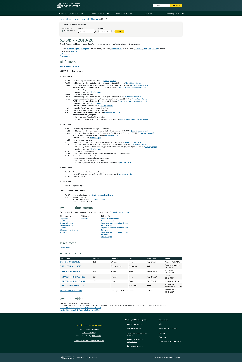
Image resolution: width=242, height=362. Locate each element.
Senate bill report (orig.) (110, 218)
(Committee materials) (133, 83)
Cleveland (138, 49)
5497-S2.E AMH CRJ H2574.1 (71, 291)
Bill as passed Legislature (69, 230)
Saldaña (114, 49)
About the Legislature (171, 14)
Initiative (71, 31)
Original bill (64, 218)
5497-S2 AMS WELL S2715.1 (70, 262)
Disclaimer (80, 357)
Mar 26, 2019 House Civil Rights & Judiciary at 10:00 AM (80, 310)
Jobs (160, 324)
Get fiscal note (65, 248)
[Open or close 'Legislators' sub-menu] (155, 14)
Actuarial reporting (134, 328)
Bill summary (95, 19)
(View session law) (98, 199)
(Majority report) (140, 87)
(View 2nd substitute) (126, 101)
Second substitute (66, 223)
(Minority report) (96, 92)
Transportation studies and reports (137, 334)
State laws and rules (97, 14)
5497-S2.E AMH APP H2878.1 (71, 266)
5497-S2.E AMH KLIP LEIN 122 (73, 271)
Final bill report (106, 237)
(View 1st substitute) (126, 87)
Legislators (148, 14)
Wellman (70, 49)
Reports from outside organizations (135, 340)
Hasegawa (85, 49)
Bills (88, 19)
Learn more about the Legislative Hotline (89, 341)
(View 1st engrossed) (127, 119)
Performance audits (134, 324)
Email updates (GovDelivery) (170, 341)
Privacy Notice (91, 357)
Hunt (145, 49)
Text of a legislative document (121, 212)
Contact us (163, 337)
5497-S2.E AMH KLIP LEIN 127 (73, 281)
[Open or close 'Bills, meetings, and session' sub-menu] (82, 14)
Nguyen (77, 49)
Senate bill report (107, 221)
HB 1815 (74, 51)
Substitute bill (65, 221)
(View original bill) (109, 81)
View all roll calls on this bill (69, 66)
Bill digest (84, 218)
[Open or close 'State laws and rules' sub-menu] (108, 14)
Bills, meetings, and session (68, 14)
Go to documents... (67, 54)
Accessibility (163, 320)
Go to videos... (65, 56)
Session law (64, 232)
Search (175, 5)
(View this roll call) (141, 119)
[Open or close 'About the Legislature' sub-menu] (183, 14)
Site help (162, 333)
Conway (154, 49)
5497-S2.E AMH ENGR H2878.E (72, 285)
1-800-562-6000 (88, 333)
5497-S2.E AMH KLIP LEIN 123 (73, 277)
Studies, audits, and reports (136, 320)
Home (62, 19)
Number (81, 28)
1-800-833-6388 (96, 336)
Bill (64, 31)
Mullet (119, 49)
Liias (149, 49)
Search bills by (67, 28)
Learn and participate (124, 14)
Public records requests (168, 328)
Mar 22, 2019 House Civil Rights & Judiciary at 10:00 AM (80, 308)
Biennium (101, 28)
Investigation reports (135, 346)
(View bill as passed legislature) (102, 195)
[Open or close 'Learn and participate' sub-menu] (135, 14)
